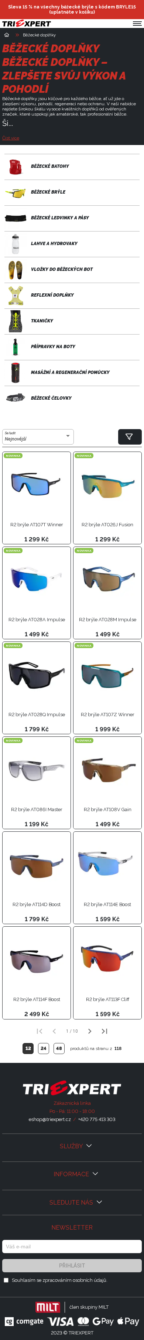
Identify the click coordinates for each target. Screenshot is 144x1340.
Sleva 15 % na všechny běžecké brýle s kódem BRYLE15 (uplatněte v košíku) (72, 9)
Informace (72, 1174)
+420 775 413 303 (96, 1119)
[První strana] (39, 1031)
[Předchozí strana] (54, 1031)
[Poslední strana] (104, 1031)
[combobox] (38, 439)
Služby (72, 1146)
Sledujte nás (72, 1202)
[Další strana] (89, 1031)
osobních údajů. (90, 1280)
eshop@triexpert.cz (50, 1119)
